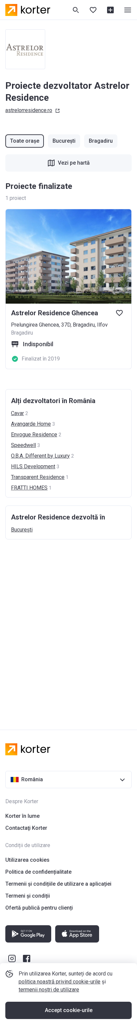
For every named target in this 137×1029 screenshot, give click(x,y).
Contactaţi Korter (26, 828)
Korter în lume (22, 816)
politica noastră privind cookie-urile (59, 981)
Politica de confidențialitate (38, 872)
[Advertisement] (68, 627)
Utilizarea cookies (27, 860)
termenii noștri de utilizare (49, 989)
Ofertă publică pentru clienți (39, 908)
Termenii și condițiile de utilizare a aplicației (58, 884)
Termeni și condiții (27, 896)
